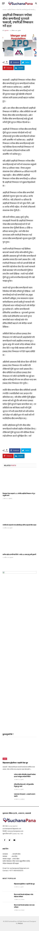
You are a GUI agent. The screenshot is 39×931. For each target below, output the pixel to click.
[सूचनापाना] (20, 3)
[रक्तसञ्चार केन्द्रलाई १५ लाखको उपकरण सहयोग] (7, 796)
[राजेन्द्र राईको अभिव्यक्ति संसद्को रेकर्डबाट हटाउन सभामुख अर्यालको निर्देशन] (7, 776)
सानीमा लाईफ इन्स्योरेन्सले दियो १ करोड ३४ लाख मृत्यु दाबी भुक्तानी (19, 554)
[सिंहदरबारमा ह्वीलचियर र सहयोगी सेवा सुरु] (19, 750)
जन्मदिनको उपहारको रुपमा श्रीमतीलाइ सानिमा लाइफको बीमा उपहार (19, 525)
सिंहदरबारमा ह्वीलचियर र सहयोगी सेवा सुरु (15, 763)
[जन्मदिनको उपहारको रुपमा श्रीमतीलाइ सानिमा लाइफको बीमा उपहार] (19, 512)
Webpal (20, 923)
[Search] (36, 3)
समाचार (4, 758)
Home (4, 9)
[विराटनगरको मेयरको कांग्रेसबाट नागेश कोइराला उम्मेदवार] (7, 896)
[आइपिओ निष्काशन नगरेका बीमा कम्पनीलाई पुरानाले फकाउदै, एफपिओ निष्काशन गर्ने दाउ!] (19, 45)
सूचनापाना (6, 30)
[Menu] (3, 3)
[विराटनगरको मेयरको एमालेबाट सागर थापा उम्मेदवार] (7, 907)
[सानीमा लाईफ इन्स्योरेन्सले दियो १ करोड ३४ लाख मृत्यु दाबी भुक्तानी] (19, 541)
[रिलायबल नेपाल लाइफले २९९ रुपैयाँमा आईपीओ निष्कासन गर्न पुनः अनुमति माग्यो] (19, 481)
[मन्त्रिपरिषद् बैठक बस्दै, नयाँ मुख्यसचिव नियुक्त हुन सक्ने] (7, 786)
